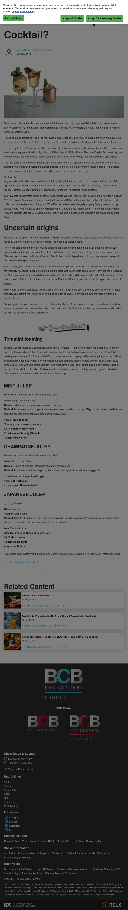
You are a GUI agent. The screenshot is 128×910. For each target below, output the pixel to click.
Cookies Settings (13, 18)
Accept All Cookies (72, 18)
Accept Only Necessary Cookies (104, 18)
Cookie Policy (27, 11)
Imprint (15, 11)
